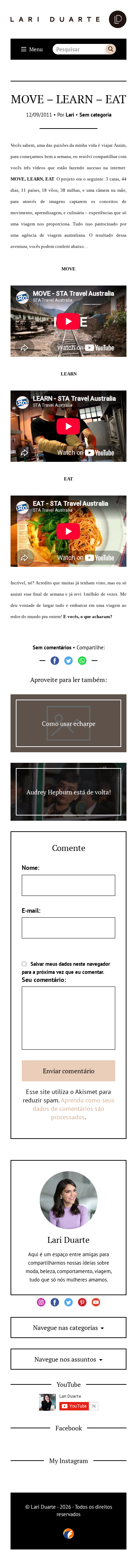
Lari (70, 114)
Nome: (30, 868)
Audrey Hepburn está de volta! (68, 792)
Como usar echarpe (69, 723)
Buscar (110, 49)
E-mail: (31, 910)
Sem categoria (95, 114)
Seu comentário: (44, 980)
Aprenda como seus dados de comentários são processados (74, 1108)
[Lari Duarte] (68, 19)
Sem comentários (52, 647)
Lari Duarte (68, 1239)
